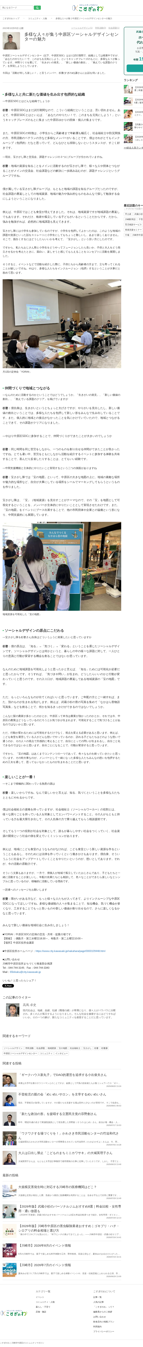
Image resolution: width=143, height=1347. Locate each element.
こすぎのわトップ (11, 18)
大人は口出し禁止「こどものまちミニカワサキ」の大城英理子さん (65, 1153)
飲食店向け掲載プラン (103, 1321)
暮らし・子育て (43, 1307)
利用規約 (97, 1326)
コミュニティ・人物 (37, 18)
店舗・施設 (41, 1312)
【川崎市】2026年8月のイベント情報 (44, 1245)
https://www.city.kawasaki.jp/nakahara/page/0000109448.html (70, 950)
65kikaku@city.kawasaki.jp (25, 971)
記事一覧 (97, 1297)
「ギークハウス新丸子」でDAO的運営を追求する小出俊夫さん (62, 1075)
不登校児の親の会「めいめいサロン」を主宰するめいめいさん (62, 1094)
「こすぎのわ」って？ (103, 1307)
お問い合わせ (99, 1317)
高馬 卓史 (29, 1005)
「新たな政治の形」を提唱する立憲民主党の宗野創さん (57, 1114)
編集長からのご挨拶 (102, 1312)
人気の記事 (98, 1302)
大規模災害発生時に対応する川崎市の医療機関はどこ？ (57, 1187)
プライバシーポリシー (103, 1331)
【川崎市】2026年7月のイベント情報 (44, 1265)
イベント (40, 1297)
